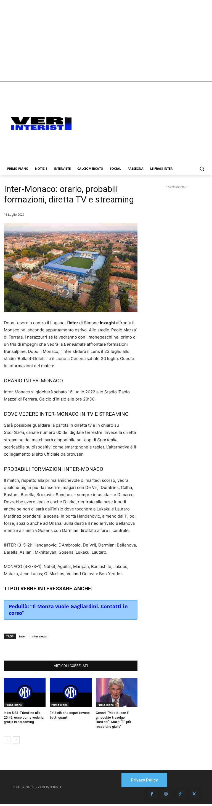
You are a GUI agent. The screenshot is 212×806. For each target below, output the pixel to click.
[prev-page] (7, 739)
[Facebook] (46, 646)
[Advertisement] (106, 40)
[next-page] (16, 739)
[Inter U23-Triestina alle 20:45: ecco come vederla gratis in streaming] (25, 692)
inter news (39, 636)
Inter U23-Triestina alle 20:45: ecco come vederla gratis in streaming (24, 717)
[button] (201, 168)
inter (22, 636)
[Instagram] (166, 794)
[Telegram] (85, 646)
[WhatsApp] (72, 646)
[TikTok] (180, 794)
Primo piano (14, 705)
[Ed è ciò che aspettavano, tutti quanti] (70, 692)
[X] (59, 646)
